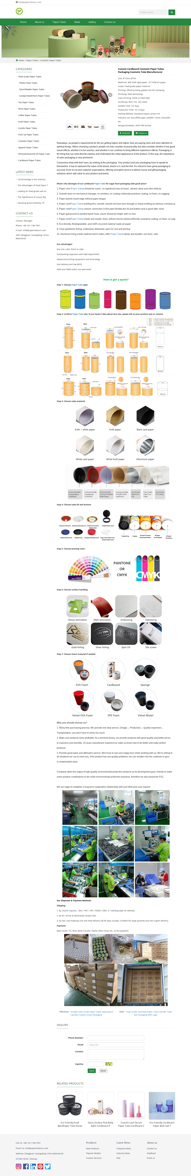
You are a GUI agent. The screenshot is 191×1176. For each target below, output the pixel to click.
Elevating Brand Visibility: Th (31, 203)
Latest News (123, 1142)
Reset (103, 1070)
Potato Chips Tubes (28, 83)
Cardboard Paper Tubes (29, 160)
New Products (92, 1148)
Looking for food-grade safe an (32, 191)
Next (110, 95)
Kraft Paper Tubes (26, 121)
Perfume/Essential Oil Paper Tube (34, 154)
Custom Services (94, 1158)
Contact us (110, 22)
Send (91, 1070)
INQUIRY (126, 133)
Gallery (92, 22)
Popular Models (93, 1153)
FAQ (118, 1158)
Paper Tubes (59, 22)
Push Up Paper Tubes (28, 134)
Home (23, 22)
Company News (123, 1148)
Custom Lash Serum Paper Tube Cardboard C (131, 1124)
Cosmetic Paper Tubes (50, 60)
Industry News (123, 1153)
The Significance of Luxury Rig (32, 197)
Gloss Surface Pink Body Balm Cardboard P (100, 1124)
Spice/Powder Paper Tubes (31, 89)
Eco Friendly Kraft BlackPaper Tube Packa (70, 1124)
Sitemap (33, 1159)
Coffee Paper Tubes (27, 115)
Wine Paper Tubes (26, 108)
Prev (62, 95)
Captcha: (79, 1064)
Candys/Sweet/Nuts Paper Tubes (34, 95)
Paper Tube (99, 183)
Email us (142, 133)
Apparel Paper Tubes (28, 147)
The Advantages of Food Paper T (33, 185)
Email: (80, 1044)
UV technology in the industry (31, 179)
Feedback (151, 1153)
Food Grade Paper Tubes (29, 76)
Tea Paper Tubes (26, 102)
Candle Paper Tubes (27, 128)
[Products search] (171, 12)
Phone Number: (75, 1037)
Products (91, 1142)
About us (39, 22)
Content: (79, 1051)
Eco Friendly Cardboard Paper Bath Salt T (162, 1124)
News (77, 22)
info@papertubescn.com (29, 2)
